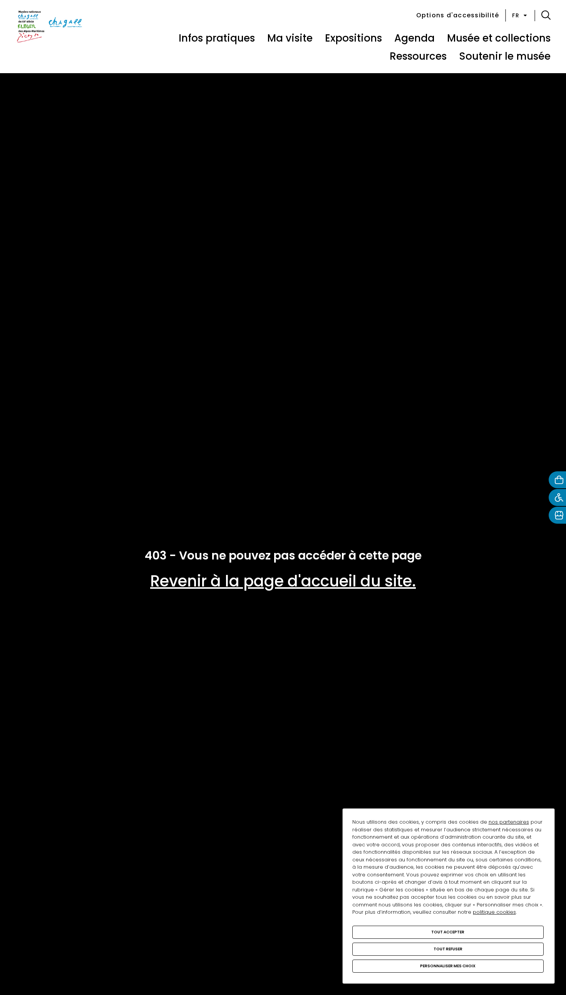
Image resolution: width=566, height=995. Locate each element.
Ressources (418, 56)
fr (515, 15)
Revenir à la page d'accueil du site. (283, 581)
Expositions (353, 38)
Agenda (414, 38)
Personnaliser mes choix (448, 966)
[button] (546, 15)
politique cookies (494, 912)
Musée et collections (499, 38)
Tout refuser (448, 949)
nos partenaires (509, 822)
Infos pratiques (217, 38)
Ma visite (290, 38)
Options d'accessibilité (457, 15)
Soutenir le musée (505, 56)
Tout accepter (447, 932)
